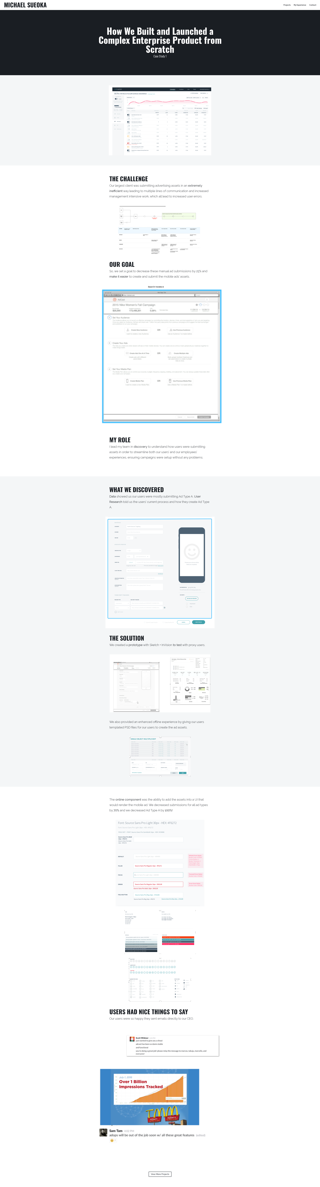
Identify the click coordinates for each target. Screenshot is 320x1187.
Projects (287, 5)
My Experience (300, 5)
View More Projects (160, 1174)
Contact (312, 5)
